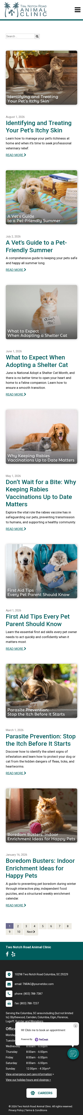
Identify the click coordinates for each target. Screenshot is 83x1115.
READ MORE (15, 155)
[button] (73, 1053)
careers (45, 1093)
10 (18, 931)
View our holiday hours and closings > (28, 1079)
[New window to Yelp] (14, 955)
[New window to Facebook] (8, 955)
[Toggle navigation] (77, 9)
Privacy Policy (16, 1110)
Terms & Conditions (36, 1110)
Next (30, 931)
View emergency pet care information (29, 1074)
